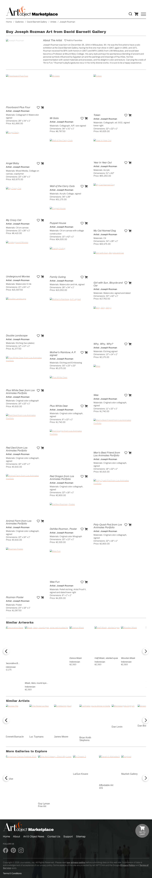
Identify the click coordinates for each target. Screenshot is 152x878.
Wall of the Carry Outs (62, 186)
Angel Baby (12, 163)
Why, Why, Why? (103, 343)
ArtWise (9, 779)
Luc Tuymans (36, 736)
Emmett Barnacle (15, 736)
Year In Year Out (103, 162)
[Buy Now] (42, 107)
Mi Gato (54, 118)
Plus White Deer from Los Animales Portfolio (20, 392)
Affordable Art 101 (106, 786)
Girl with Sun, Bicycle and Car (108, 284)
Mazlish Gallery (129, 774)
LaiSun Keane (80, 774)
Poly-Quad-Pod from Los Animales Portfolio (108, 526)
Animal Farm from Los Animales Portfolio (18, 522)
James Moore (61, 736)
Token (97, 115)
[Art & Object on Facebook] (5, 850)
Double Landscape (16, 335)
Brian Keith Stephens (85, 738)
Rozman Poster (15, 597)
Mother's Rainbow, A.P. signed (63, 354)
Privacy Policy (127, 865)
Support (68, 836)
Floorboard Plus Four (18, 107)
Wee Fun (55, 581)
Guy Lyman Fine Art (44, 805)
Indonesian (10, 667)
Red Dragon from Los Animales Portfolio (62, 477)
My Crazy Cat (13, 220)
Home (6, 836)
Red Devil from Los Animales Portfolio (16, 449)
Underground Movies (18, 276)
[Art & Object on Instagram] (21, 850)
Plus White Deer (59, 406)
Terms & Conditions (12, 873)
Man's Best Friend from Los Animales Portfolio (107, 454)
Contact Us (53, 836)
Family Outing (58, 277)
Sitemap (81, 836)
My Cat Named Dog (105, 230)
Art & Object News (33, 836)
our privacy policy (76, 862)
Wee (96, 395)
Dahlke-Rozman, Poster (63, 529)
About (16, 836)
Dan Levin (117, 726)
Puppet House (58, 223)
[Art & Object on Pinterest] (13, 850)
